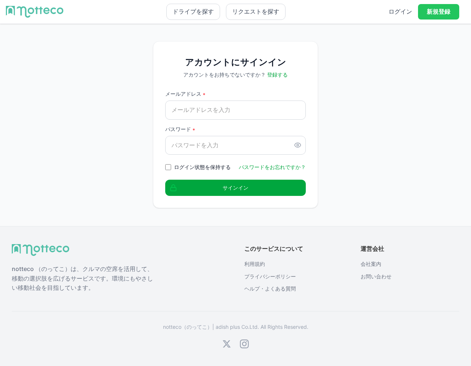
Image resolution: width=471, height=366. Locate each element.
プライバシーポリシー (270, 276)
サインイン (235, 187)
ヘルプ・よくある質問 (270, 288)
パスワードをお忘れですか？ (272, 167)
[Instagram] (244, 343)
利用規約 (254, 264)
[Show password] (297, 145)
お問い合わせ (376, 276)
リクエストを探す (255, 11)
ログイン (400, 11)
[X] (226, 343)
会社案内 (371, 264)
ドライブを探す (193, 11)
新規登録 (438, 11)
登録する (277, 74)
